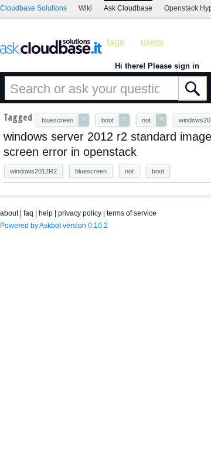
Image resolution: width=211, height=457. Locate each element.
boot (158, 171)
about (9, 213)
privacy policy (79, 213)
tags (115, 42)
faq (28, 213)
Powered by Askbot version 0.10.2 (54, 225)
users (152, 42)
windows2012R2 (33, 171)
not (129, 171)
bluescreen (91, 171)
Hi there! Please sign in (157, 66)
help (46, 213)
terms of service (131, 213)
